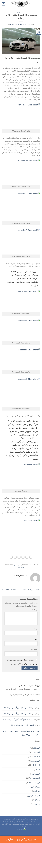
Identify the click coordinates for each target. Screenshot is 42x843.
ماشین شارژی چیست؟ (31, 589)
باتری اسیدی (35, 752)
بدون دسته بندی (34, 782)
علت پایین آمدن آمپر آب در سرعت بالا (18, 707)
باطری (37, 769)
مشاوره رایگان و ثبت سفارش (21, 839)
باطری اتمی (36, 774)
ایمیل (35, 639)
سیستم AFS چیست (9, 589)
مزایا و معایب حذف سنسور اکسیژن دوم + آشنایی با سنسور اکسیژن (21, 733)
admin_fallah (14, 24)
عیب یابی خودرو (34, 795)
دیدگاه (35, 610)
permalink (21, 567)
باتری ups (36, 748)
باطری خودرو (21, 12)
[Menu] (39, 4)
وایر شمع (37, 804)
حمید (38, 731)
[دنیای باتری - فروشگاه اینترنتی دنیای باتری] (21, 3)
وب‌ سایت (34, 649)
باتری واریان (35, 761)
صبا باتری (36, 791)
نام (36, 629)
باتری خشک (36, 756)
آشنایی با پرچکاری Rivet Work (22, 725)
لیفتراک (37, 800)
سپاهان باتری (35, 787)
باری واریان (36, 765)
